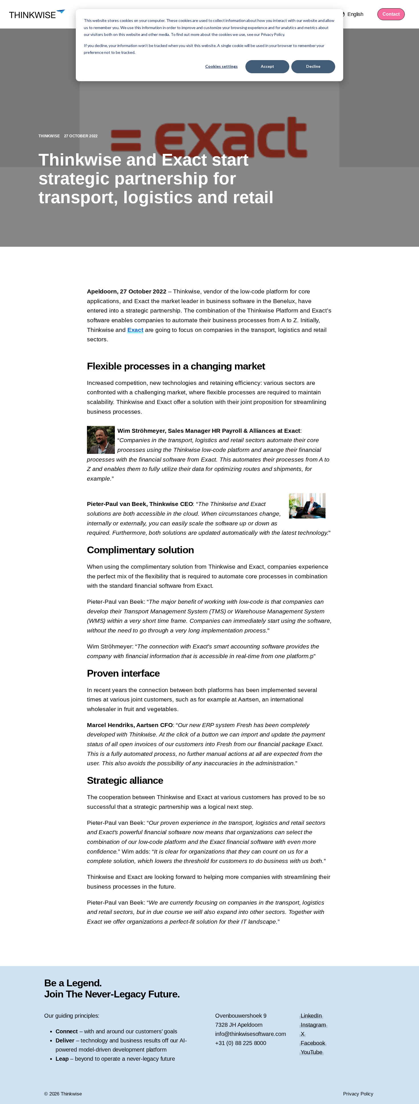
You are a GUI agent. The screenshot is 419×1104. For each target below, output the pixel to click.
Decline (313, 66)
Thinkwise (49, 136)
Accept (267, 66)
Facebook (313, 1043)
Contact (391, 14)
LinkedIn (311, 1016)
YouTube (311, 1052)
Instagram (313, 1025)
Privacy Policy (358, 1094)
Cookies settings (221, 66)
